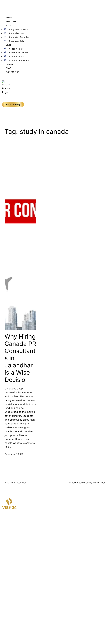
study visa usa (16, 33)
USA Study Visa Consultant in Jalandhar (27, 594)
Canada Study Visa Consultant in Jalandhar (29, 584)
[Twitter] (3, 542)
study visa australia (18, 37)
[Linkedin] (3, 548)
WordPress (99, 482)
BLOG (8, 68)
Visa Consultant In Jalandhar (23, 578)
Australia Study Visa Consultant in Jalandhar (29, 589)
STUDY (9, 25)
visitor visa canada (18, 52)
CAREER (9, 64)
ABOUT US (11, 21)
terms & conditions (77, 532)
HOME (9, 17)
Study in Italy (16, 573)
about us (73, 511)
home (71, 506)
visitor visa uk (15, 49)
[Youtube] (3, 545)
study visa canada (18, 29)
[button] (55, 8)
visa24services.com (16, 482)
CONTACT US (12, 72)
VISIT (8, 45)
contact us (73, 527)
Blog (71, 517)
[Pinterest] (3, 550)
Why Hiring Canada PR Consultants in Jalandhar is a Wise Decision (20, 358)
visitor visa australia (18, 60)
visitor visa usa (16, 56)
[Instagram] (3, 539)
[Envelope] (3, 553)
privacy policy (75, 537)
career (72, 522)
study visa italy (16, 41)
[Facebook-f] (3, 536)
